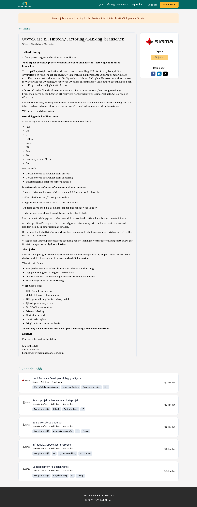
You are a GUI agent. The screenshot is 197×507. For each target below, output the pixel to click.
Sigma (25, 44)
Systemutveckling (67, 453)
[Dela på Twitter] (165, 74)
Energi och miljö (41, 409)
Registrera (169, 4)
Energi (86, 431)
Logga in (152, 4)
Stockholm (36, 44)
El (77, 431)
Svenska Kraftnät (40, 404)
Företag (111, 4)
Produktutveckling (91, 387)
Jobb (101, 4)
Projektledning (71, 409)
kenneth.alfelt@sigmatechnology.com (43, 352)
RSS (86, 495)
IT (83, 409)
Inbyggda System (71, 387)
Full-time (45, 382)
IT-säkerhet (85, 453)
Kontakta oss (106, 495)
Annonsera (122, 4)
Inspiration (136, 4)
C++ (105, 387)
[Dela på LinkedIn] (159, 74)
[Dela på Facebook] (153, 74)
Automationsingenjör (62, 431)
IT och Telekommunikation (46, 387)
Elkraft (56, 409)
